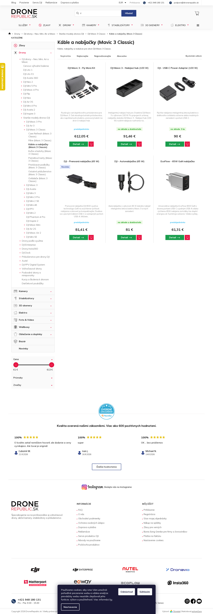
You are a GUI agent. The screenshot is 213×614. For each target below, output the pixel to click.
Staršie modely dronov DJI (36, 117)
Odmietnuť (126, 591)
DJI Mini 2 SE (32, 200)
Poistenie (24, 2)
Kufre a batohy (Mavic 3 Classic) (39, 152)
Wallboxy (24, 327)
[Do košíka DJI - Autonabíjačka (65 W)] (139, 237)
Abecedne (122, 56)
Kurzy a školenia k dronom (35, 279)
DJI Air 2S (31, 228)
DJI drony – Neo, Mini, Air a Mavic (35, 60)
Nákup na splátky (152, 522)
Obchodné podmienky (89, 518)
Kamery (23, 291)
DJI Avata (31, 188)
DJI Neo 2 (28, 81)
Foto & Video (26, 319)
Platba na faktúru (152, 536)
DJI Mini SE (31, 236)
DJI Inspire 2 (32, 220)
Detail (76, 144)
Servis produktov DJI (88, 536)
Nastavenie (70, 607)
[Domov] (10, 33)
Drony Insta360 (29, 248)
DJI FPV (30, 208)
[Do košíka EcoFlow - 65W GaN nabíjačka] (187, 237)
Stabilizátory (26, 298)
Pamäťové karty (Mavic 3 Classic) (40, 159)
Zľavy (22, 45)
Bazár (22, 341)
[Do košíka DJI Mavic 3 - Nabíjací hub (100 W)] (139, 144)
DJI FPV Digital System (33, 264)
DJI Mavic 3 (32, 185)
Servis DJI (37, 2)
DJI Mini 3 (31, 193)
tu (111, 599)
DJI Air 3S (28, 101)
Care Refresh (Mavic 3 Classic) (40, 135)
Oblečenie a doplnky (30, 334)
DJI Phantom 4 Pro (35, 216)
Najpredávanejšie (102, 56)
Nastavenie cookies (154, 540)
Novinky (23, 348)
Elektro (23, 312)
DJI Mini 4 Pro (30, 105)
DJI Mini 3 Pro (33, 197)
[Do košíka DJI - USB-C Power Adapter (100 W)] (187, 144)
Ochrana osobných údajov (91, 522)
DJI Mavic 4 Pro (31, 89)
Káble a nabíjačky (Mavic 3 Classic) (38, 146)
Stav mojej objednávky (155, 518)
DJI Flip (26, 93)
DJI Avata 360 (30, 77)
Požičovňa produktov (89, 544)
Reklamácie (51, 2)
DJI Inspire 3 (29, 113)
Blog (13, 2)
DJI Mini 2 (31, 212)
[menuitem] (23, 25)
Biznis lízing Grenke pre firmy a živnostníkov (165, 531)
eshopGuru (197, 611)
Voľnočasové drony (31, 268)
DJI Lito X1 (28, 73)
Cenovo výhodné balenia (36, 65)
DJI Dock (25, 252)
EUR (121, 2)
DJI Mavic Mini (33, 224)
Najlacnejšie (82, 56)
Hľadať (129, 13)
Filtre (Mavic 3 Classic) (39, 140)
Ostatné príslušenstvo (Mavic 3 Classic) (39, 173)
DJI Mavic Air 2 (33, 232)
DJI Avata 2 (29, 109)
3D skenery (25, 305)
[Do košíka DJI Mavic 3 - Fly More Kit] (91, 144)
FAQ (80, 509)
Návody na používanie (89, 540)
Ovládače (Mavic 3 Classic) (38, 180)
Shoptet (176, 611)
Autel (24, 260)
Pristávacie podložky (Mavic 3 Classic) (39, 166)
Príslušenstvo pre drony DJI (35, 256)
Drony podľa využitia (32, 240)
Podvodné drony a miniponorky (31, 274)
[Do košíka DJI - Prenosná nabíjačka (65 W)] (91, 237)
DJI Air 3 (30, 125)
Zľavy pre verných (152, 527)
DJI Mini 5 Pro (30, 85)
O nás (81, 514)
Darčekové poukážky (32, 283)
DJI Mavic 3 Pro (34, 121)
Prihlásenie (149, 509)
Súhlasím (145, 591)
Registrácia (149, 514)
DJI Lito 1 (27, 69)
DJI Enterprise (28, 244)
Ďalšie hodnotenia (106, 466)
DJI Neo (27, 97)
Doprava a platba (70, 2)
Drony (22, 52)
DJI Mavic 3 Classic (36, 129)
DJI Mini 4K (31, 204)
